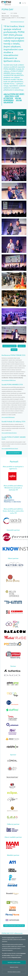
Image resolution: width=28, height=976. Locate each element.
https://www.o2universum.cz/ (17, 21)
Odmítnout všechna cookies (14, 972)
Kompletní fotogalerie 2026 (9, 346)
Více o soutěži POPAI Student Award (10, 448)
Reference (14, 349)
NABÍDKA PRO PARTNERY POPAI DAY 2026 (14, 925)
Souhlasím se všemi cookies (14, 962)
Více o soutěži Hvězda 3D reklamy (9, 433)
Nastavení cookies (14, 967)
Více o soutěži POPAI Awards (8, 417)
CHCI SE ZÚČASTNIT (14, 453)
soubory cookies (10, 937)
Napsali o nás (22, 346)
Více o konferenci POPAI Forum (9, 380)
